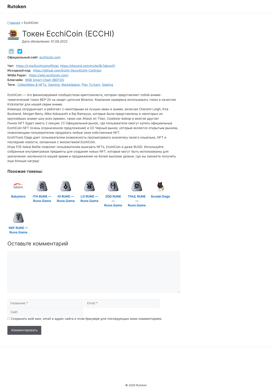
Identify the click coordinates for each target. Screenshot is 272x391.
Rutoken (16, 6)
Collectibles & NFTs (31, 85)
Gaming (54, 85)
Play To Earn (91, 85)
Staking (107, 85)
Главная (13, 23)
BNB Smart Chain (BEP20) (44, 80)
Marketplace (70, 85)
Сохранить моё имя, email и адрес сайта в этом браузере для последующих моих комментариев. (86, 319)
